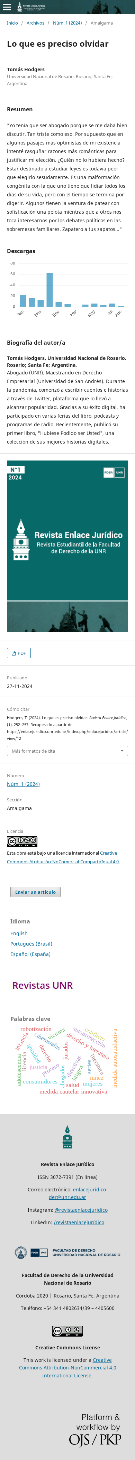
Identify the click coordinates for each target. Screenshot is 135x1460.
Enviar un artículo (35, 892)
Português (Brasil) (31, 943)
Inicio (12, 23)
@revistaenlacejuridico (81, 1210)
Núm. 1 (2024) (67, 23)
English (19, 933)
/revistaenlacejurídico (79, 1222)
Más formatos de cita (33, 751)
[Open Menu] (7, 7)
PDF (21, 653)
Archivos (35, 23)
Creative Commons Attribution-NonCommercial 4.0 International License (67, 1368)
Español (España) (30, 954)
